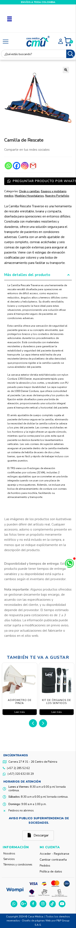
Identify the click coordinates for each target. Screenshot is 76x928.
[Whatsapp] (8, 165)
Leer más (19, 712)
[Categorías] (5, 41)
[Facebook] (16, 165)
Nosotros (9, 854)
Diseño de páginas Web (37, 920)
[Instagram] (24, 165)
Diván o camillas (29, 191)
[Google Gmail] (33, 165)
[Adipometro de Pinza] (20, 680)
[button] (66, 70)
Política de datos (51, 871)
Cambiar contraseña (53, 860)
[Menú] (9, 18)
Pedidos (45, 866)
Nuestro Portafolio (57, 196)
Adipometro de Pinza (19, 702)
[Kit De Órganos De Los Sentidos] (56, 680)
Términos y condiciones (17, 865)
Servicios (9, 859)
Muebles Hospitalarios (29, 196)
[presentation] (33, 723)
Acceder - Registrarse (54, 854)
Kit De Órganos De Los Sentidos (56, 702)
